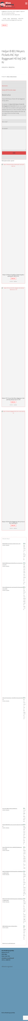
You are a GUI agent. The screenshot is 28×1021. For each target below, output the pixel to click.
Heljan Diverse (14, 18)
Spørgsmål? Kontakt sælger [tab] (9, 90)
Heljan (8, 18)
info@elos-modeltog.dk (8, 958)
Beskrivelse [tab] (5, 85)
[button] (26, 3)
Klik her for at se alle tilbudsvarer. (8, 943)
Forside (4, 18)
